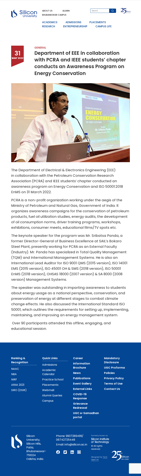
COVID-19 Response (80, 396)
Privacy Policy (114, 378)
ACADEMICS (49, 22)
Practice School (52, 379)
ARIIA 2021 (17, 385)
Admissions (49, 365)
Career (78, 358)
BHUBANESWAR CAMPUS (54, 14)
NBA (14, 374)
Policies (109, 373)
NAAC (15, 369)
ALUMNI (66, 10)
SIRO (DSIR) (19, 390)
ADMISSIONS (73, 22)
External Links (82, 389)
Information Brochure (81, 366)
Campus (47, 401)
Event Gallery (82, 384)
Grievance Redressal (80, 406)
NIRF (14, 379)
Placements (50, 385)
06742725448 (65, 440)
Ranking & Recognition (19, 360)
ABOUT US (47, 10)
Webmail (48, 390)
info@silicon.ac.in (75, 444)
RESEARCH (48, 26)
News (77, 373)
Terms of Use (113, 384)
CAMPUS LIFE (103, 26)
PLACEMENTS (97, 22)
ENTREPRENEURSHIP (75, 26)
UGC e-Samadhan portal (86, 415)
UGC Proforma (114, 368)
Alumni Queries (52, 395)
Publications (81, 378)
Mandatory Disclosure (112, 360)
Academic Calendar (49, 372)
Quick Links (50, 358)
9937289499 (74, 436)
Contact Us (112, 389)
